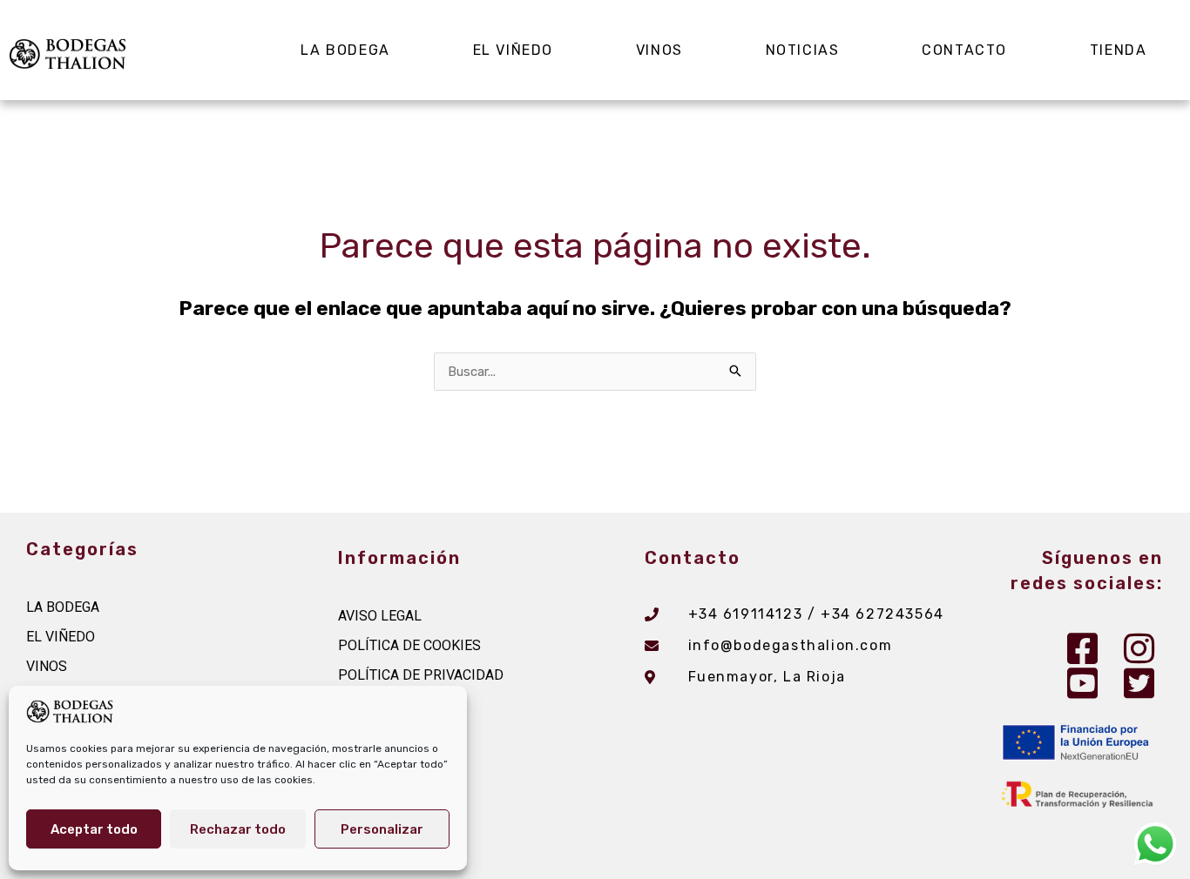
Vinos (659, 50)
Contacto (964, 50)
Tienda (1118, 50)
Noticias (803, 50)
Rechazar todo (238, 829)
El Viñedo (513, 50)
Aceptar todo (94, 829)
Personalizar (382, 829)
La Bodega (345, 50)
